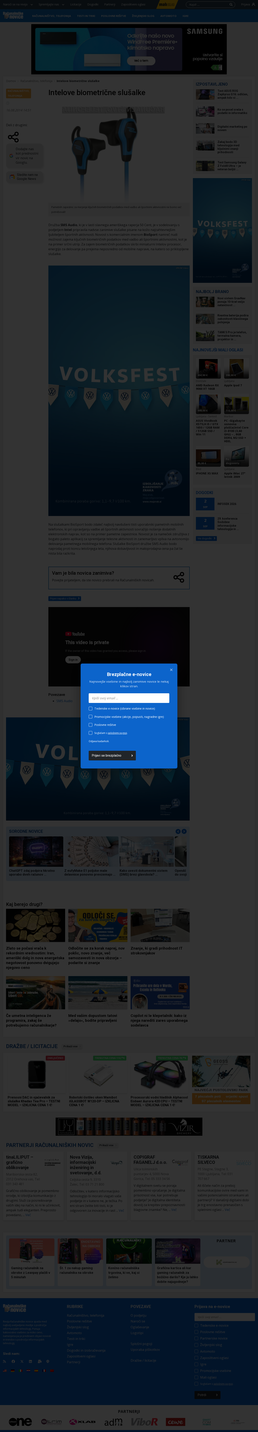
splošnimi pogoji (117, 733)
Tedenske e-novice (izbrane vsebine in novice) (124, 708)
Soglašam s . (111, 733)
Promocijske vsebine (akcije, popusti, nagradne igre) (129, 717)
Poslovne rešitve (105, 725)
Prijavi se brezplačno (106, 755)
